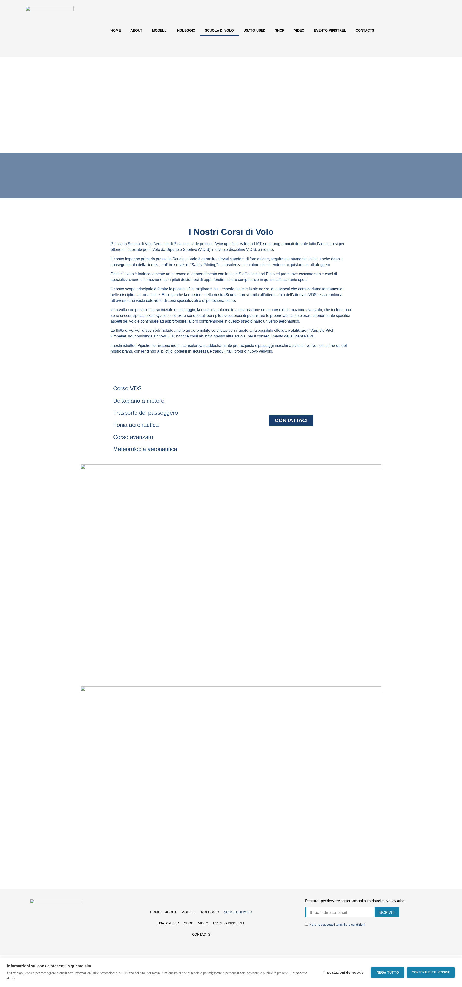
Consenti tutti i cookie (431, 972)
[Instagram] (55, 943)
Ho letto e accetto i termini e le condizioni (337, 924)
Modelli (159, 30)
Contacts (365, 30)
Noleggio (186, 30)
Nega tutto (388, 972)
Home (116, 30)
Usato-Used (254, 30)
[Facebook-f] (46, 943)
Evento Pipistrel (330, 30)
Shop (279, 30)
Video (299, 30)
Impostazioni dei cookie (343, 972)
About (136, 30)
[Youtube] (65, 943)
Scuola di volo (219, 30)
